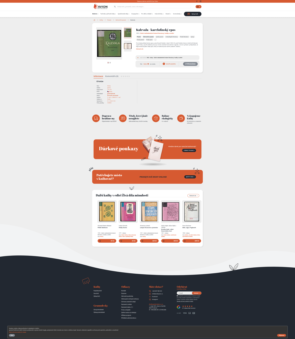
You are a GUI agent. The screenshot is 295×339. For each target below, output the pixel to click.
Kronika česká (167, 230)
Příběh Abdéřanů (103, 227)
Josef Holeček (111, 93)
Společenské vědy (123, 14)
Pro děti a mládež (146, 14)
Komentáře (111, 76)
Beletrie (94, 14)
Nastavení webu (127, 307)
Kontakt (123, 290)
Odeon (124, 233)
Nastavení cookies (126, 304)
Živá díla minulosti (112, 95)
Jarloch (148, 225)
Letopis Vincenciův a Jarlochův (149, 227)
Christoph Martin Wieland (104, 225)
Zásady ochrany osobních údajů (185, 301)
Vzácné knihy (158, 14)
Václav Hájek (164, 225)
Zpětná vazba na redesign (128, 312)
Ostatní (168, 14)
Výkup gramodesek (99, 312)
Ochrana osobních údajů (128, 301)
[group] (128, 32)
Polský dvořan (123, 227)
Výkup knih (97, 296)
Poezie (109, 20)
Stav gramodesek (99, 309)
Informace (98, 76)
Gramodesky (176, 14)
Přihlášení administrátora (128, 318)
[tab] (108, 62)
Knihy (101, 20)
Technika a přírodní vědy (107, 14)
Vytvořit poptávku (171, 64)
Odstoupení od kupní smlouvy (130, 299)
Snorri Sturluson (186, 225)
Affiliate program (126, 315)
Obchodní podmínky (127, 296)
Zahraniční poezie (121, 20)
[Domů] (94, 20)
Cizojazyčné (134, 14)
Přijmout (281, 335)
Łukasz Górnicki (123, 225)
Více (12, 335)
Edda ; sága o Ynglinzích (189, 227)
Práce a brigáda (125, 310)
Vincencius (143, 225)
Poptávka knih (98, 290)
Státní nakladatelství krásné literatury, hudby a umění (157, 33)
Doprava (123, 293)
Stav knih (96, 293)
